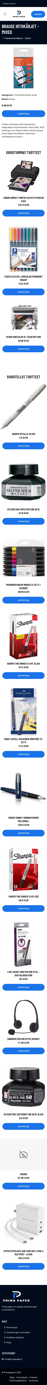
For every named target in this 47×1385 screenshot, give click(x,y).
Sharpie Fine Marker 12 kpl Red (24, 896)
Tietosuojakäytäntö (18, 1380)
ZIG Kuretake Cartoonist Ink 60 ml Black (23, 1114)
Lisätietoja (23, 113)
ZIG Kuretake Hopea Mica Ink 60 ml (23, 509)
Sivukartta (33, 1380)
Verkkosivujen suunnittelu (18, 1332)
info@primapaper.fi (9, 4)
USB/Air (23, 1174)
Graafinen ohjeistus (15, 1337)
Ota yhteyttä (22, 1377)
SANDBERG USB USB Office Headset (23, 1038)
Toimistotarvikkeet (13, 38)
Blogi (8, 1342)
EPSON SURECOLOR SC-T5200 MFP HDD (23, 336)
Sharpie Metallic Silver (23, 433)
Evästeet (33, 1377)
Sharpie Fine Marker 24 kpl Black (23, 663)
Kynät (28, 38)
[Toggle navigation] (5, 14)
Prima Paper (12, 1327)
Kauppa (38, 14)
